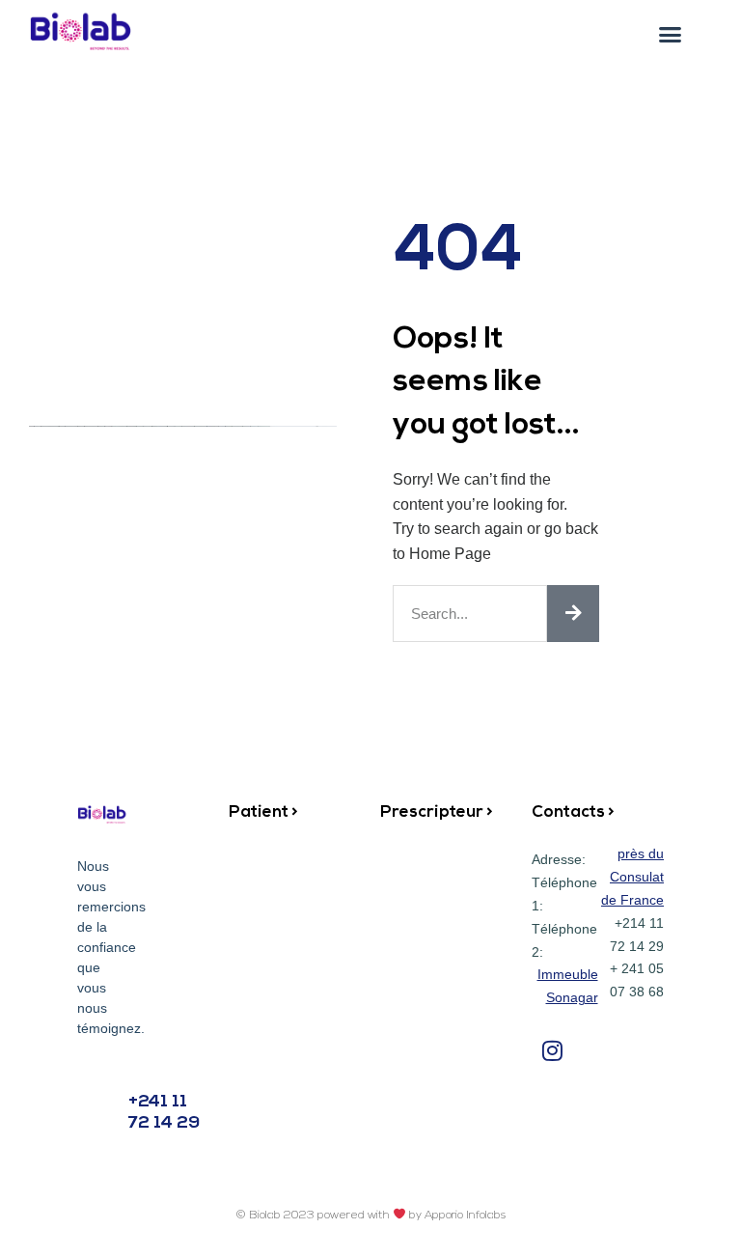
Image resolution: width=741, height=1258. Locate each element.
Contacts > (573, 812)
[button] (669, 34)
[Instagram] (552, 1050)
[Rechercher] (573, 613)
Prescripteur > (436, 812)
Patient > (263, 812)
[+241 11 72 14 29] (97, 1102)
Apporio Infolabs (465, 1215)
